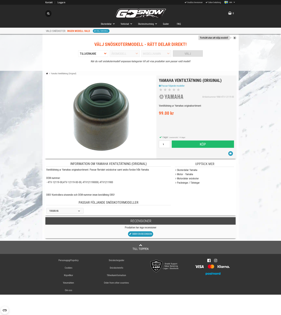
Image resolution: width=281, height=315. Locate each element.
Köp (203, 144)
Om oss (68, 290)
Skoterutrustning (146, 24)
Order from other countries (116, 282)
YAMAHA (54, 210)
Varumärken (68, 282)
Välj (188, 54)
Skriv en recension (141, 234)
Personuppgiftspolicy (69, 260)
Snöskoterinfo (116, 267)
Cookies (68, 267)
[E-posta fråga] (230, 153)
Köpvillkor (68, 275)
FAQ (179, 24)
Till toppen (141, 249)
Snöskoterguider (116, 260)
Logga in (61, 2)
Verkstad (125, 24)
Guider (166, 24)
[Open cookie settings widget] (5, 310)
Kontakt (49, 2)
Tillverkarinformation (116, 275)
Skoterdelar (106, 24)
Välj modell (102, 31)
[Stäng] (234, 38)
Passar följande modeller (173, 85)
